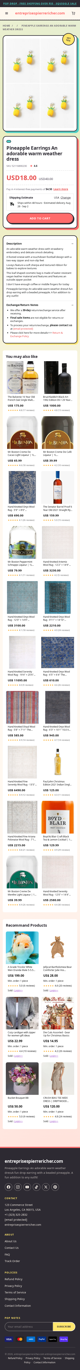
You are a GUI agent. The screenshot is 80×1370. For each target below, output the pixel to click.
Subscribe (64, 1326)
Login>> (18, 990)
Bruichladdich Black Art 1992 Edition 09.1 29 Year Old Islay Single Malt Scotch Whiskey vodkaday (57, 398)
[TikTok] (36, 1187)
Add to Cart (40, 218)
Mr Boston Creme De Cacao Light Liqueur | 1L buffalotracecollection (21, 453)
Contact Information (18, 1305)
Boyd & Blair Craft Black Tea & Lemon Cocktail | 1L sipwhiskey (57, 838)
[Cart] (73, 13)
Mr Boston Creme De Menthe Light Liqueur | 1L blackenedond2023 (22, 893)
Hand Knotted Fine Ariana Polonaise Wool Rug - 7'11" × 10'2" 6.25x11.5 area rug (22, 838)
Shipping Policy (15, 1299)
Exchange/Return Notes (22, 305)
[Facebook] (8, 1187)
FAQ (7, 1254)
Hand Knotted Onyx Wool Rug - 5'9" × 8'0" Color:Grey (21, 508)
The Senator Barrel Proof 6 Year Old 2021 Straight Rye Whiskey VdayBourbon (57, 508)
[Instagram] (18, 1187)
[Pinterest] (55, 1187)
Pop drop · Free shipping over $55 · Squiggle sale (40, 3)
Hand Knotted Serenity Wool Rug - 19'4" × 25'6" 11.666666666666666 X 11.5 (21, 673)
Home (6, 25)
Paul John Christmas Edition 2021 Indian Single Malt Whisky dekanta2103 (57, 783)
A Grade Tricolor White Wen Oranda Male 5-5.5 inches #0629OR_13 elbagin (20, 969)
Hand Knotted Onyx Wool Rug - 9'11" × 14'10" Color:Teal (56, 618)
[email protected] (23, 328)
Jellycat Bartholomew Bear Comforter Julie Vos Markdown (57, 969)
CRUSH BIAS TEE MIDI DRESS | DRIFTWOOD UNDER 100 (55, 1099)
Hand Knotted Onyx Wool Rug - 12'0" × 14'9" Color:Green (21, 618)
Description (14, 243)
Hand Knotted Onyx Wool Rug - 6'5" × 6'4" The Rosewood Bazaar (56, 673)
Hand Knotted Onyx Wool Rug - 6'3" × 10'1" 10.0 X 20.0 (56, 728)
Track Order (12, 1261)
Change (66, 197)
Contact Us (12, 1248)
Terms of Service (15, 1292)
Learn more (60, 189)
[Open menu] (6, 13)
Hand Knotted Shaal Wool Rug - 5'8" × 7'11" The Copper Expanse (21, 728)
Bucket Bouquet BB (18, 1097)
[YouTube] (27, 1187)
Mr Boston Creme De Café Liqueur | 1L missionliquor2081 (57, 453)
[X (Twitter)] (46, 1187)
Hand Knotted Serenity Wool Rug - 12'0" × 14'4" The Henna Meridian (56, 893)
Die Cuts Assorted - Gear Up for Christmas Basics (56, 1034)
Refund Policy (13, 1279)
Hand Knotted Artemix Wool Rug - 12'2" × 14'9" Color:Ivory (56, 563)
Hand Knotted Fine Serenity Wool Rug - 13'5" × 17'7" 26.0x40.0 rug (22, 783)
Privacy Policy (13, 1286)
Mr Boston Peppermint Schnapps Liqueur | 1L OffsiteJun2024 (20, 563)
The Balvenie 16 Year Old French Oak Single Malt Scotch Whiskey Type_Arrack (21, 398)
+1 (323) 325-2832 (16, 1214)
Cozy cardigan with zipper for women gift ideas (22, 1034)
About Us (11, 1241)
